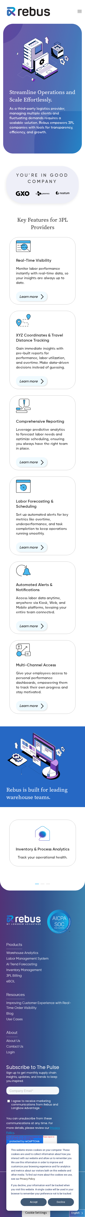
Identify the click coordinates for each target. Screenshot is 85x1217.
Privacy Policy (27, 1179)
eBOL (10, 981)
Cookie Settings (36, 1212)
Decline (61, 1202)
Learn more (28, 297)
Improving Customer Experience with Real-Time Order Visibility (38, 1005)
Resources (15, 995)
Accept (34, 1202)
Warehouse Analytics (22, 953)
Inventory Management (24, 970)
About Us (13, 1041)
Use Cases (14, 1019)
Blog (9, 1013)
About (12, 1033)
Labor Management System (27, 958)
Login (10, 1052)
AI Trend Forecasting (21, 964)
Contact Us (14, 1046)
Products (14, 945)
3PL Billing (14, 975)
